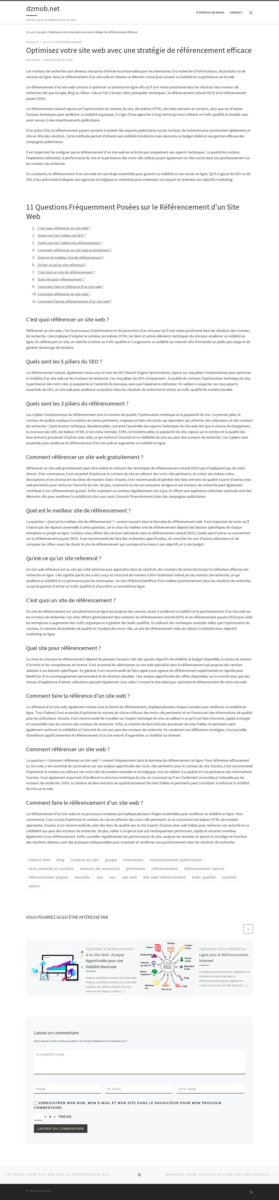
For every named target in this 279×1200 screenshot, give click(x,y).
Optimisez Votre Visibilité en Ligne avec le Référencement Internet (224, 954)
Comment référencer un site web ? (64, 294)
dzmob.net (44, 1191)
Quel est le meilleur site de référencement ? (71, 257)
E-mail (114, 1089)
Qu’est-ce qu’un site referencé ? (62, 264)
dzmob (35, 60)
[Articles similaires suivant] (248, 928)
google (41, 32)
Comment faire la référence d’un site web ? (70, 286)
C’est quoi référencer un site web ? (64, 228)
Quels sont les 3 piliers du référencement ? (70, 242)
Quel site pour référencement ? (61, 279)
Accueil (30, 32)
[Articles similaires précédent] (238, 928)
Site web (187, 1089)
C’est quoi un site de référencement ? (66, 272)
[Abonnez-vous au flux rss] (251, 1192)
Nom (41, 1089)
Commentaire (50, 1054)
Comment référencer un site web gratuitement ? (75, 250)
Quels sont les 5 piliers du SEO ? (62, 235)
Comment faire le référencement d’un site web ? (75, 301)
